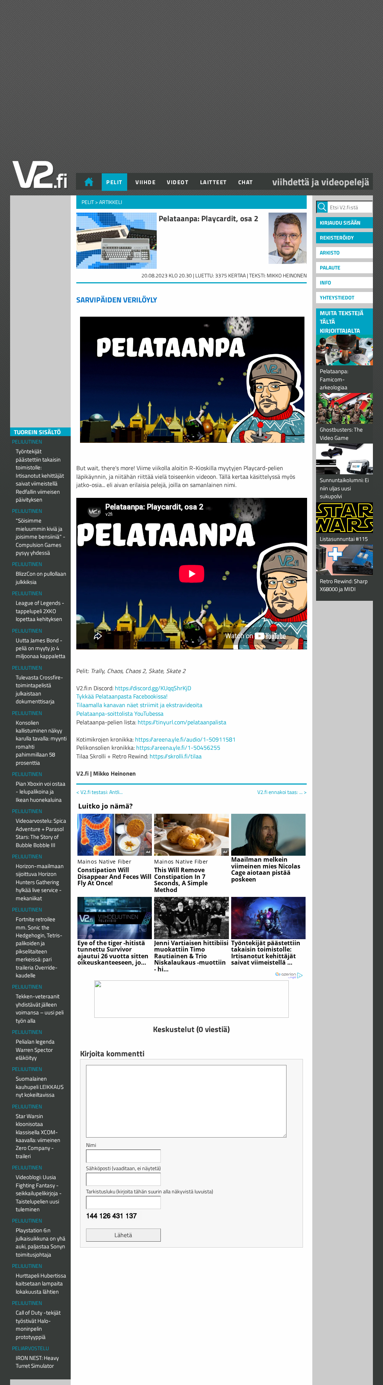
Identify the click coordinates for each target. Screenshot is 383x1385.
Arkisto (330, 252)
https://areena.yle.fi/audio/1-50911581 (185, 739)
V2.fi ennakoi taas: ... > (282, 792)
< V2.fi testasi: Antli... (99, 792)
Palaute (330, 267)
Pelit (114, 182)
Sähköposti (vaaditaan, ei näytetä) (123, 1168)
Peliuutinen (27, 441)
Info (325, 282)
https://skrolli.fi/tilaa (176, 756)
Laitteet (213, 182)
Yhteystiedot (337, 297)
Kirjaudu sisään (340, 222)
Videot (178, 182)
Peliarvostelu (30, 1348)
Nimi (91, 1145)
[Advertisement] (191, 1272)
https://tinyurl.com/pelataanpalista (182, 722)
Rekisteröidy (337, 237)
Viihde (145, 182)
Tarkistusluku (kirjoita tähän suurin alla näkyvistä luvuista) (149, 1191)
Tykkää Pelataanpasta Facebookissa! (122, 696)
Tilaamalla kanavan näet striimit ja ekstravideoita (139, 704)
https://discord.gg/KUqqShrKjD (153, 688)
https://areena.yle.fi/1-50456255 (178, 747)
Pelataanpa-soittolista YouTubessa (119, 713)
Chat (245, 182)
